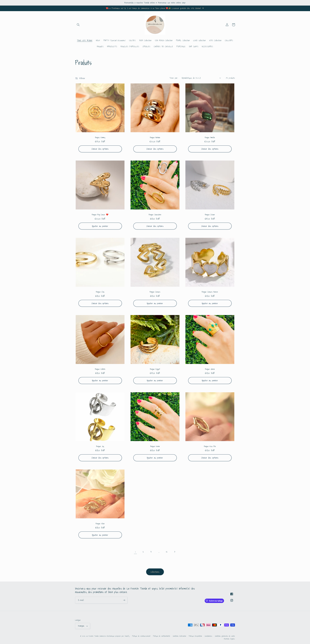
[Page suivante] (174, 551)
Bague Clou (100, 292)
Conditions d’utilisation (179, 636)
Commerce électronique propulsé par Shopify (114, 636)
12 (166, 551)
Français (81, 625)
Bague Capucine (155, 214)
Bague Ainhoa (155, 137)
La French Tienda (92, 636)
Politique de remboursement (141, 636)
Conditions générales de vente (225, 636)
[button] (78, 25)
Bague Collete (100, 369)
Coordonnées (208, 636)
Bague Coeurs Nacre (210, 292)
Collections (155, 572)
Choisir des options (100, 149)
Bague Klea (100, 523)
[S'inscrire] (124, 600)
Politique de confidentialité (161, 636)
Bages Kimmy (100, 137)
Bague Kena (155, 446)
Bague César (210, 214)
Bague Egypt (155, 369)
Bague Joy (100, 446)
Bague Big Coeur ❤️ (100, 214)
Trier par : (174, 78)
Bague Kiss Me (210, 446)
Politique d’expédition (195, 636)
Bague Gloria (210, 369)
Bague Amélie (210, 137)
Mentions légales (229, 639)
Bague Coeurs (155, 292)
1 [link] (135, 552)
